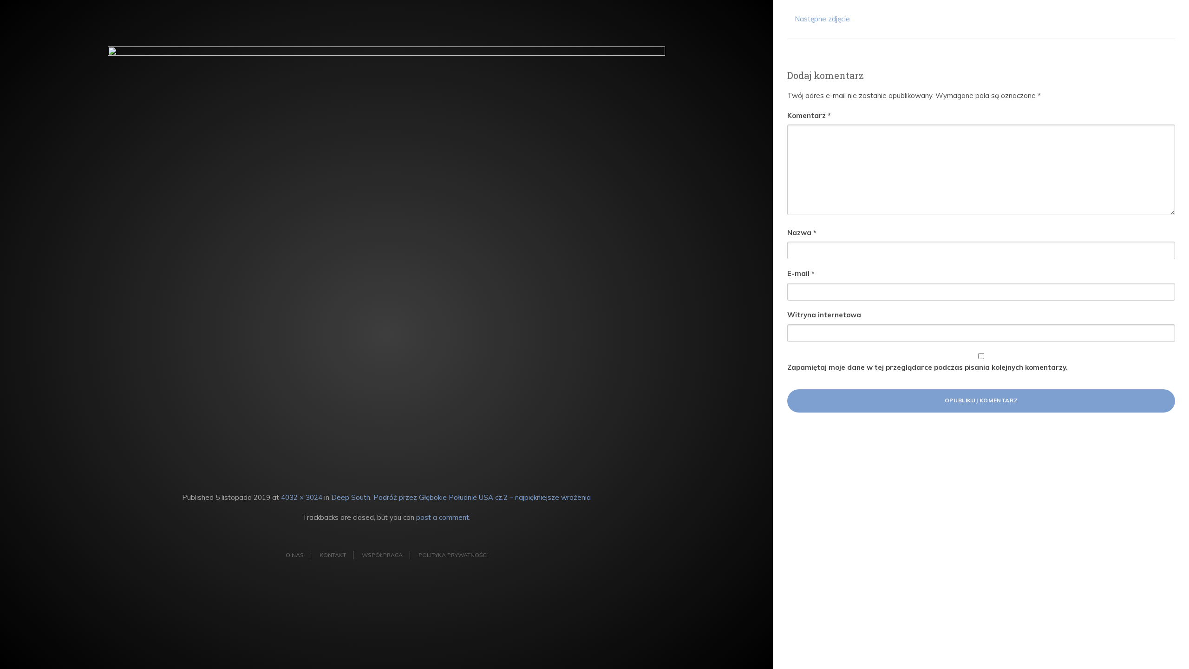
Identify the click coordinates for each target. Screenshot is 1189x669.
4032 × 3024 (301, 497)
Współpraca (382, 554)
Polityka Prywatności (453, 554)
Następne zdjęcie (821, 18)
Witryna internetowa (824, 314)
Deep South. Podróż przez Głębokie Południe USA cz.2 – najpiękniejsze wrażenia (461, 497)
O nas (295, 554)
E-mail (801, 273)
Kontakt (333, 554)
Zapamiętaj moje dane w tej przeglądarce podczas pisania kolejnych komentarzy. (927, 367)
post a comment (442, 517)
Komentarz (809, 115)
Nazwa (802, 232)
